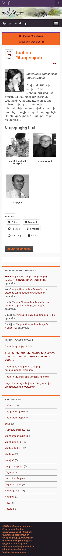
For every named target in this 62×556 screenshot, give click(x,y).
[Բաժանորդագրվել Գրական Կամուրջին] (3, 3)
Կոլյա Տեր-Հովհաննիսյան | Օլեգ (36, 315)
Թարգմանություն (15, 430)
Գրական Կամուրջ (14, 23)
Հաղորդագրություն (16, 436)
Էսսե (7, 423)
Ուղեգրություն (13, 484)
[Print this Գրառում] (54, 63)
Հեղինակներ (12, 448)
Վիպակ (9, 509)
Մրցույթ (9, 472)
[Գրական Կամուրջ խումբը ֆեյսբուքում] (9, 3)
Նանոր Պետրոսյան (19, 249)
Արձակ (9, 405)
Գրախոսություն (14, 411)
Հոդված (9, 460)
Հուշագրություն (14, 466)
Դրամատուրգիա (15, 417)
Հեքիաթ (9, 454)
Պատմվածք (12, 490)
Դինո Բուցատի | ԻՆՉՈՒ (18, 346)
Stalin (8, 276)
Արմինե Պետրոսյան (32, 36)
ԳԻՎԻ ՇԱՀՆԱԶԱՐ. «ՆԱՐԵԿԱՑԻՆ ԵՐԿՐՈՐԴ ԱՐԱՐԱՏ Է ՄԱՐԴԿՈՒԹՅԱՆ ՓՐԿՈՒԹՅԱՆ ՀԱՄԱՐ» (30, 356)
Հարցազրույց (13, 442)
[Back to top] (55, 549)
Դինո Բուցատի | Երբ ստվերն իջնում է (27, 376)
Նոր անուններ (13, 478)
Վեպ (7, 502)
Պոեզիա (9, 496)
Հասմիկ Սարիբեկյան (29, 42)
